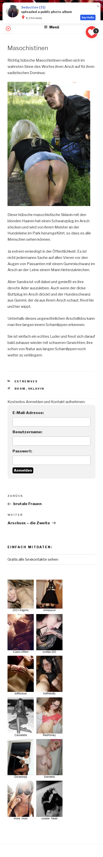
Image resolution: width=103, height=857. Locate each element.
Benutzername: (27, 432)
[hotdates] (36, 700)
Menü (54, 27)
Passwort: (22, 451)
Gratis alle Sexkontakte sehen (33, 559)
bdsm (20, 388)
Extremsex (26, 381)
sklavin (36, 388)
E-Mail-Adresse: (28, 413)
